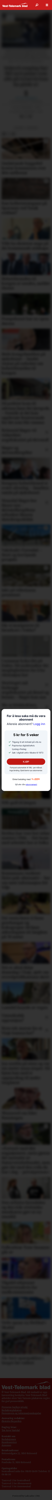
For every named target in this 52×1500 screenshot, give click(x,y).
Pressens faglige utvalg (15, 1407)
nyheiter (32, 128)
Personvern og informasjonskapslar (21, 1413)
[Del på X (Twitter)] (26, 117)
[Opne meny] (47, 5)
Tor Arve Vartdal (11, 1430)
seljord (19, 128)
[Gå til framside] (15, 5)
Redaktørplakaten (12, 1410)
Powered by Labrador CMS (26, 1496)
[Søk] (37, 5)
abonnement (31, 784)
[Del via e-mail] (30, 117)
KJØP (26, 761)
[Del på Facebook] (21, 117)
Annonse (6, 1445)
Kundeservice (9, 1442)
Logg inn (26, 724)
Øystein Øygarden (11, 1421)
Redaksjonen (9, 1439)
